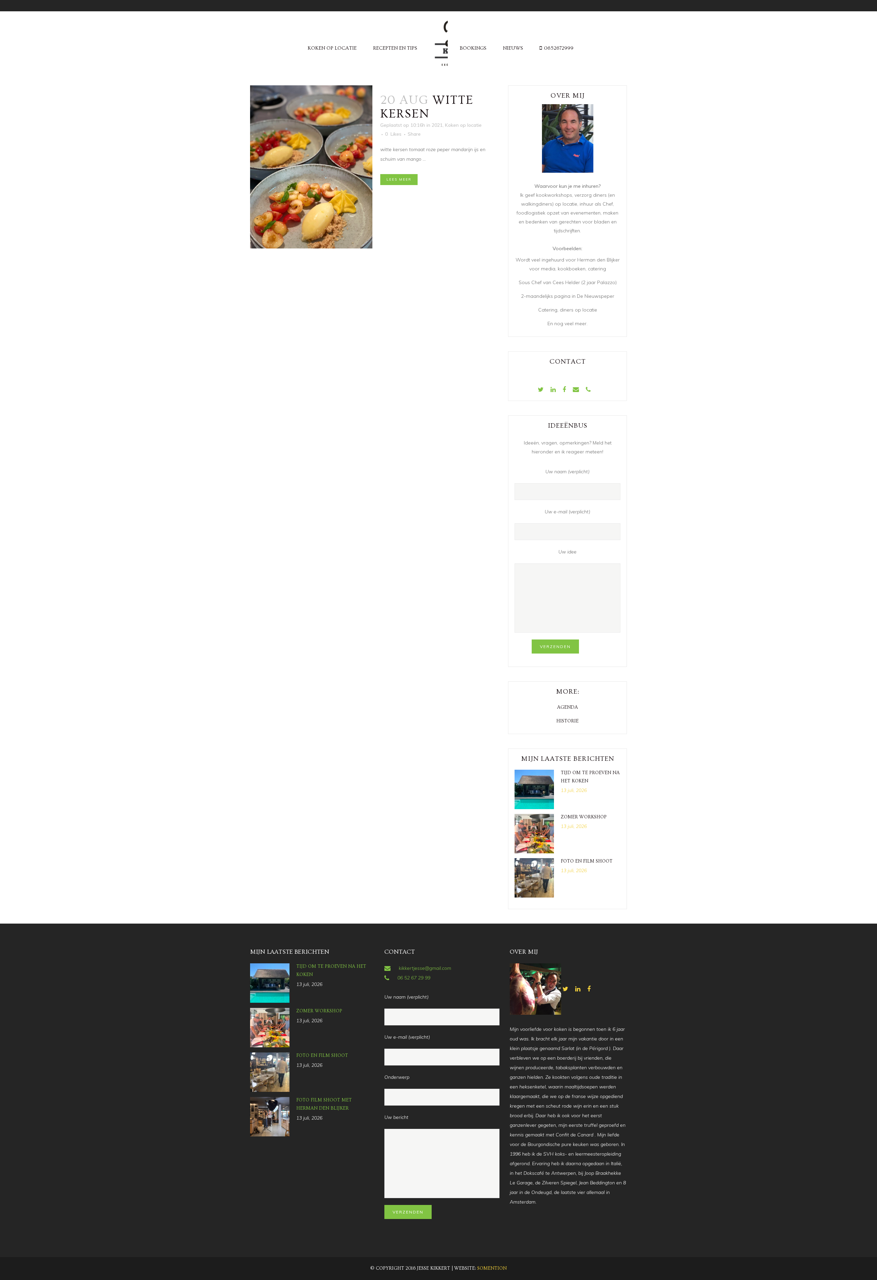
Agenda (567, 707)
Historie (567, 721)
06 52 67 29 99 (413, 978)
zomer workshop (584, 817)
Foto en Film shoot (587, 861)
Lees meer (398, 179)
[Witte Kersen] (311, 166)
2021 (437, 125)
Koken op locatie (463, 125)
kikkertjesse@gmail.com (425, 968)
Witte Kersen (426, 107)
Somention (492, 1268)
